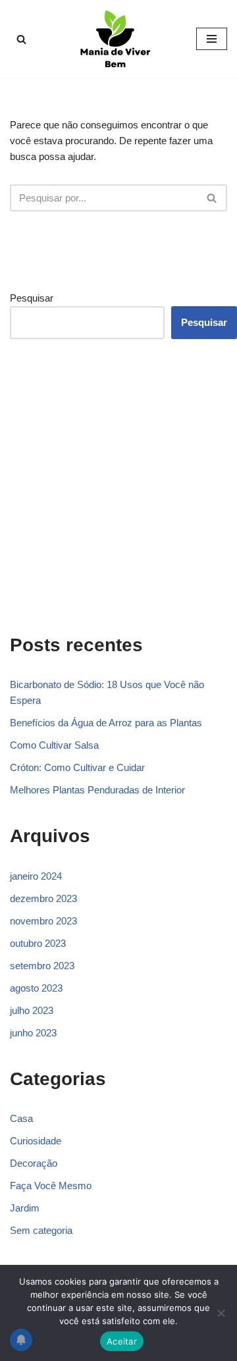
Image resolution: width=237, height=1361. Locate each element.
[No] (220, 1313)
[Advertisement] (118, 483)
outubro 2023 (38, 943)
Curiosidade (35, 1140)
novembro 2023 (43, 920)
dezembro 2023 (43, 898)
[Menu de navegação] (211, 39)
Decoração (33, 1163)
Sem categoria (41, 1230)
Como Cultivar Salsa (54, 745)
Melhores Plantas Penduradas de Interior (97, 789)
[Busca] (21, 39)
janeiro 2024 (36, 876)
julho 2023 (31, 1010)
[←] (118, 38)
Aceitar (122, 1341)
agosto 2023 (36, 988)
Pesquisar (31, 298)
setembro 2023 (42, 965)
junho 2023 (33, 1032)
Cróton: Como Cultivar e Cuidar (77, 767)
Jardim (25, 1208)
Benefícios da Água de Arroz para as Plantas (106, 722)
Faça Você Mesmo (51, 1185)
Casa (21, 1118)
